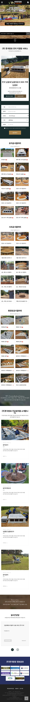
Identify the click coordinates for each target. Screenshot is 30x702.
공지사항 (21, 688)
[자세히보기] (23, 128)
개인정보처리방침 (10, 688)
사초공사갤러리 (15, 226)
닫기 (28, 33)
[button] (27, 67)
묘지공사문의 (21, 96)
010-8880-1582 (23, 604)
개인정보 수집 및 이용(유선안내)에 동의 (13, 128)
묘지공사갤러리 (15, 143)
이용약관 (16, 688)
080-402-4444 (9, 96)
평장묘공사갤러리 (15, 310)
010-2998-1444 (14, 604)
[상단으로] (26, 698)
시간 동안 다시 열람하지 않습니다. (7, 33)
